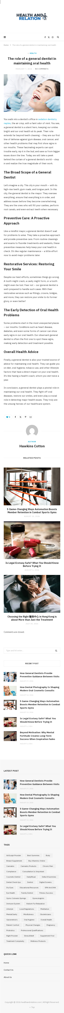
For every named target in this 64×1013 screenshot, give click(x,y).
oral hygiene (29, 920)
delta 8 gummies (49, 877)
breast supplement (14, 861)
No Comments (41, 69)
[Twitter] (20, 417)
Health (33, 53)
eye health (10, 893)
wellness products (38, 941)
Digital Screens (45, 882)
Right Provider (12, 936)
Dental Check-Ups (13, 882)
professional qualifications (32, 930)
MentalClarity (11, 914)
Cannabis (10, 866)
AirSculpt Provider (13, 855)
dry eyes (9, 887)
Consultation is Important (33, 871)
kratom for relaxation (35, 903)
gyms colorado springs (16, 898)
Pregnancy (51, 925)
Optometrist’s (12, 920)
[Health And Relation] (32, 16)
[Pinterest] (25, 417)
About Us (8, 977)
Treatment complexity (15, 941)
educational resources (29, 887)
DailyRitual (31, 877)
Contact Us (8, 970)
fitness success (46, 893)
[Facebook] (15, 417)
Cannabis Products (28, 866)
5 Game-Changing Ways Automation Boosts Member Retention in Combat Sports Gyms (32, 511)
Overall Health (46, 920)
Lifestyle (9, 909)
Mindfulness (29, 914)
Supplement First (47, 936)
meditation (44, 909)
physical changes (33, 925)
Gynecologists (38, 898)
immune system (13, 903)
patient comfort (12, 925)
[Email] (30, 417)
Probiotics (10, 930)
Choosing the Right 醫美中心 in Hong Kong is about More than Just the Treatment (32, 618)
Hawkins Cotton (32, 446)
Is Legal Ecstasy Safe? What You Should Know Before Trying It (32, 564)
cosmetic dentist (13, 877)
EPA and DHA (50, 887)
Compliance (11, 871)
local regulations (26, 909)
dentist (30, 882)
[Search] (58, 37)
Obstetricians (45, 914)
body (48, 855)
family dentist (27, 893)
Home (6, 45)
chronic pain (48, 866)
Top (33, 1007)
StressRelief (29, 936)
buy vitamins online (36, 861)
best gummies (33, 855)
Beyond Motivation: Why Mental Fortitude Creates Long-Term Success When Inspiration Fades (37, 735)
